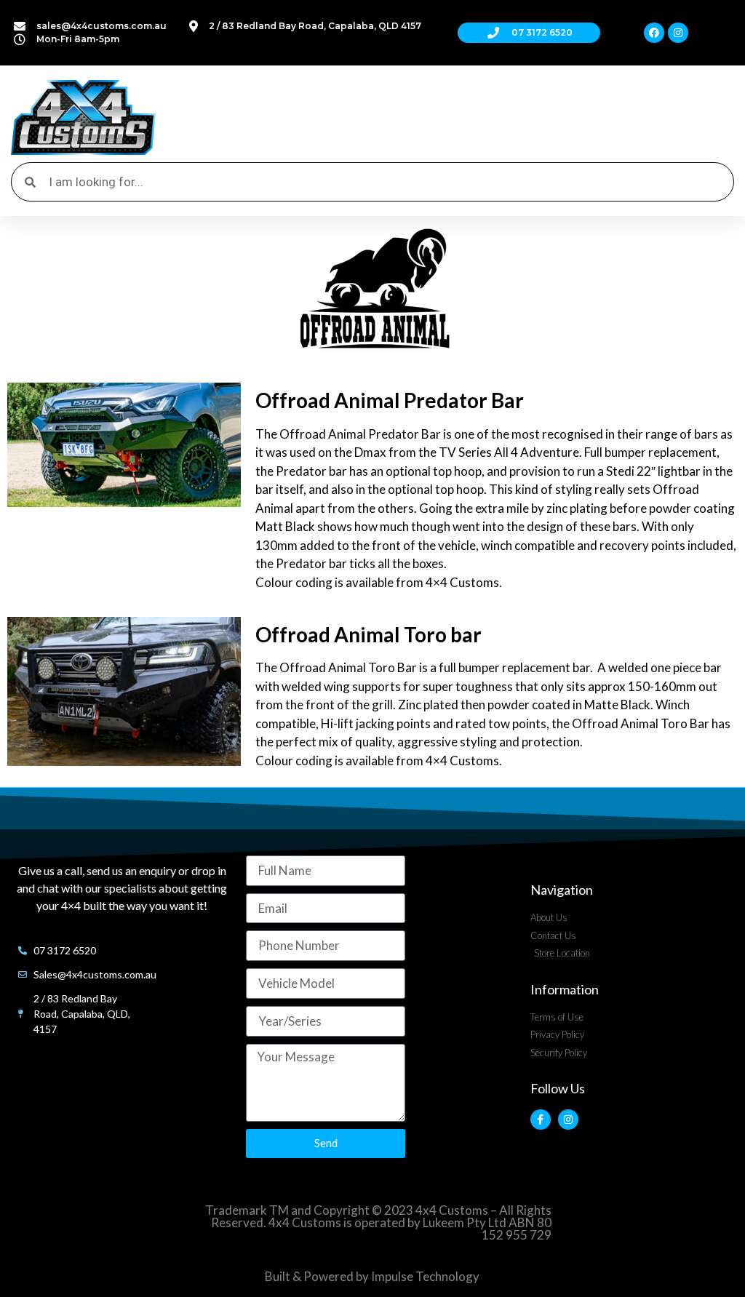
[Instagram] (678, 33)
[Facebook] (654, 33)
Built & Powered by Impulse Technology (372, 1276)
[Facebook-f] (540, 1119)
